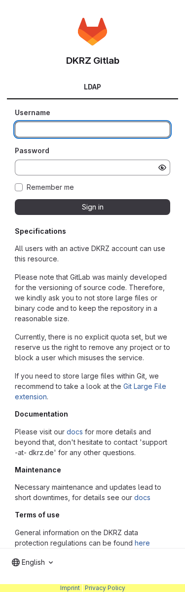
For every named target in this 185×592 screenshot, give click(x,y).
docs (75, 431)
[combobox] (32, 562)
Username (32, 112)
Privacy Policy (105, 588)
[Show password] (162, 167)
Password (32, 150)
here (142, 543)
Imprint (70, 588)
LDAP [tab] (92, 87)
